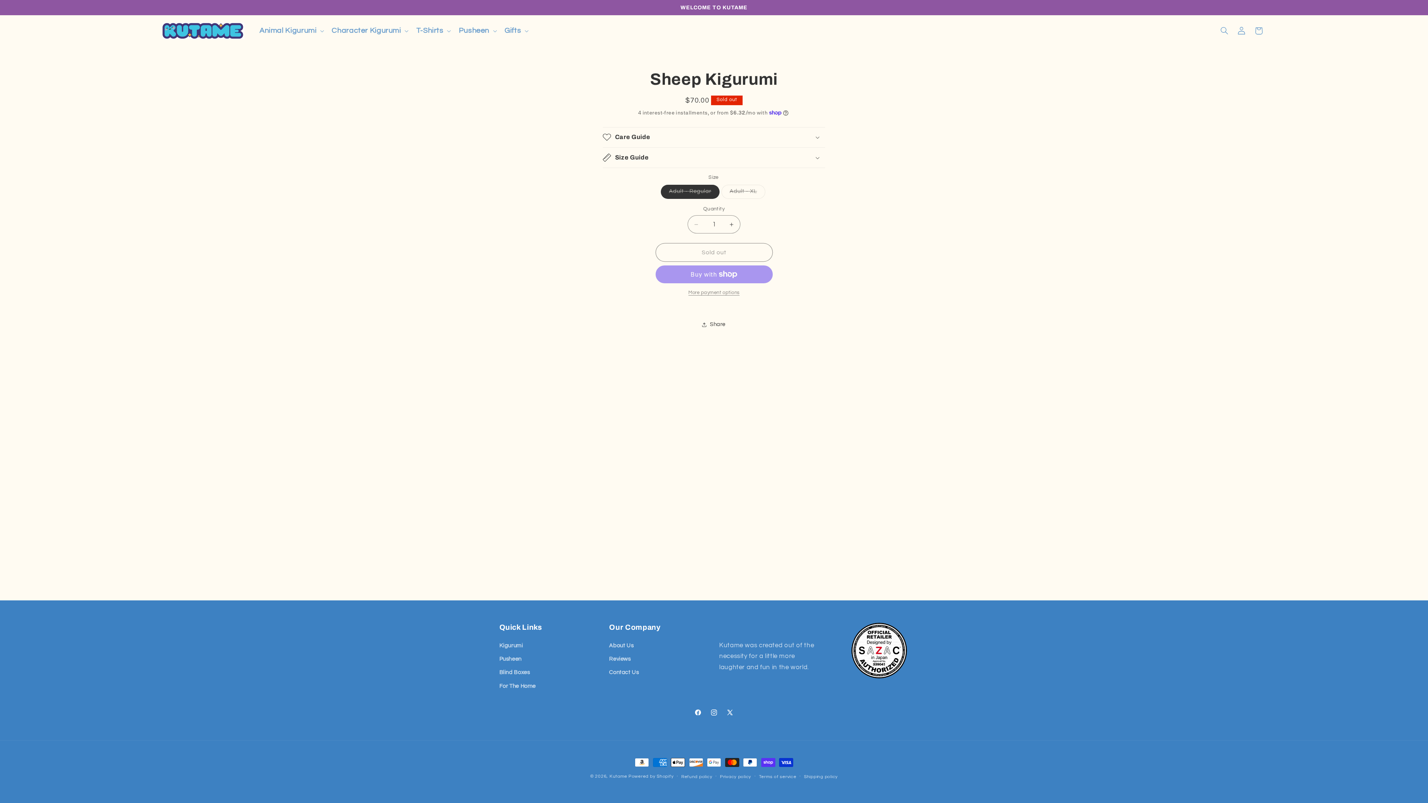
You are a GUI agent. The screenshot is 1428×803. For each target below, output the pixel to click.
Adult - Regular (694, 193)
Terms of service (778, 777)
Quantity (714, 209)
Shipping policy (821, 777)
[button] (291, 30)
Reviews (620, 659)
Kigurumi (511, 645)
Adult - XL (747, 193)
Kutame (618, 776)
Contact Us (624, 672)
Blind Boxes (514, 672)
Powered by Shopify (650, 776)
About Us (621, 645)
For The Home (517, 686)
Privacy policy (735, 777)
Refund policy (697, 777)
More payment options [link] (714, 292)
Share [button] (718, 324)
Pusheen (510, 659)
